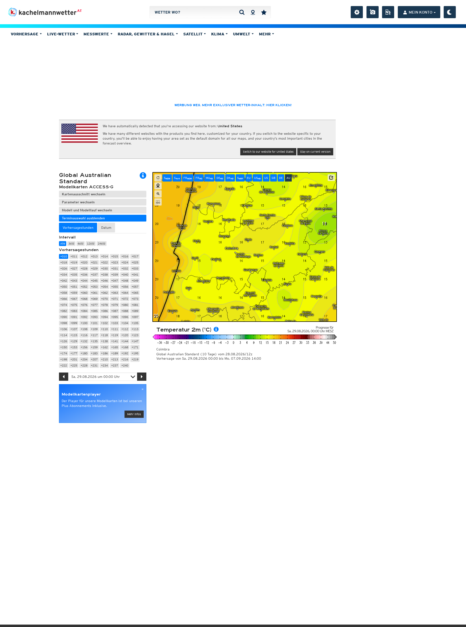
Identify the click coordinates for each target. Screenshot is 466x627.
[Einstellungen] (357, 12)
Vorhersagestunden (79, 250)
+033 (135, 268)
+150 (63, 347)
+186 (104, 353)
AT (79, 11)
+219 (135, 359)
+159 (94, 347)
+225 (73, 365)
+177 (73, 353)
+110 (104, 329)
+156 (84, 347)
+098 (63, 323)
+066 (63, 299)
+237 (114, 365)
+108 (84, 329)
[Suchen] (242, 12)
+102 (104, 323)
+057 (135, 286)
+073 (135, 299)
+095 (114, 317)
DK (230, 178)
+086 (104, 311)
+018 (63, 262)
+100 (84, 323)
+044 (84, 280)
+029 (94, 268)
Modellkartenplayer (81, 394)
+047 (114, 280)
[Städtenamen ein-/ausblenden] (158, 202)
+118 (104, 335)
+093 (94, 317)
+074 (63, 305)
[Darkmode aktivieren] (450, 12)
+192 (124, 353)
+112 (124, 329)
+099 (73, 323)
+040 (124, 274)
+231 (94, 365)
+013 (94, 256)
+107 (73, 329)
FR (187, 178)
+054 (104, 286)
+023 (114, 262)
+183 (94, 353)
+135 (94, 341)
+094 (104, 317)
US (257, 178)
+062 (104, 292)
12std (90, 243)
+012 (84, 256)
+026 (63, 268)
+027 (73, 268)
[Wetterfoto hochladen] (372, 12)
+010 (63, 256)
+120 (124, 335)
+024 (124, 262)
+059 (73, 292)
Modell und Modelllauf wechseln (87, 210)
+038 (104, 274)
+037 (94, 274)
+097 (135, 317)
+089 (135, 311)
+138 (104, 341)
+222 (63, 365)
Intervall (67, 237)
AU (288, 178)
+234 (104, 365)
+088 (124, 311)
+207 (94, 359)
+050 (63, 286)
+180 (84, 353)
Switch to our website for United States (268, 151)
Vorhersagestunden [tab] (78, 228)
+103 (114, 323)
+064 (124, 292)
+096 (124, 317)
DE (219, 178)
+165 (114, 347)
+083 (73, 311)
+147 (135, 341)
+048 (124, 280)
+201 (73, 359)
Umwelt (242, 34)
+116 (84, 335)
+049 (135, 280)
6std (80, 243)
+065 (135, 292)
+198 (63, 359)
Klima (218, 34)
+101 (94, 323)
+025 (135, 262)
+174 (63, 353)
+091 (73, 317)
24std (101, 243)
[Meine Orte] (263, 12)
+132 (84, 341)
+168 (124, 347)
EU (248, 178)
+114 (63, 335)
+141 (114, 341)
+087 (114, 311)
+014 (104, 256)
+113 (135, 329)
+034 (63, 274)
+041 (135, 274)
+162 (104, 347)
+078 (104, 305)
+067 (73, 299)
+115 (73, 335)
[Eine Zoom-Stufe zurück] (158, 194)
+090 (63, 317)
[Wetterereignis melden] (388, 12)
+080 (124, 305)
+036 (84, 274)
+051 (73, 286)
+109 (94, 329)
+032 (124, 268)
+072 (124, 299)
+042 (63, 280)
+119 (114, 335)
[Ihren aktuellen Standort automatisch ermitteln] (253, 12)
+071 (114, 299)
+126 (63, 341)
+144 (124, 341)
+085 (94, 311)
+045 (94, 280)
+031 (114, 268)
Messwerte (96, 34)
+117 (94, 335)
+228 (84, 365)
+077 (94, 305)
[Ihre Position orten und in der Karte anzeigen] (158, 186)
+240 (124, 365)
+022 (104, 262)
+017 (135, 256)
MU (209, 178)
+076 (84, 305)
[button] (331, 177)
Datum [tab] (106, 228)
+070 (104, 299)
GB (273, 178)
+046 (104, 280)
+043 (73, 280)
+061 (94, 292)
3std (71, 243)
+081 (135, 305)
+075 (73, 305)
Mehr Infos (134, 414)
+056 (124, 286)
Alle (62, 243)
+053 (94, 286)
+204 (84, 359)
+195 (135, 353)
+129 (73, 341)
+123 (135, 335)
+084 (84, 311)
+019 (73, 262)
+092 (84, 317)
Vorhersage (25, 34)
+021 (94, 262)
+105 (135, 323)
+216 (124, 359)
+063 (114, 292)
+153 (73, 347)
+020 (84, 262)
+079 (114, 305)
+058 (63, 292)
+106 (63, 329)
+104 (124, 323)
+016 (124, 256)
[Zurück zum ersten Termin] (158, 178)
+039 (114, 274)
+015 (114, 256)
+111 (114, 329)
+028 (84, 268)
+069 (94, 299)
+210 (104, 359)
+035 (73, 274)
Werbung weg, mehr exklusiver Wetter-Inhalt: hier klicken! (233, 105)
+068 (84, 299)
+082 (63, 311)
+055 (114, 286)
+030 (104, 268)
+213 (114, 359)
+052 (84, 286)
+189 (114, 353)
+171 (135, 347)
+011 (73, 256)
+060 (84, 292)
